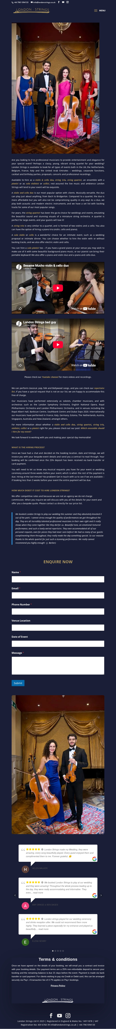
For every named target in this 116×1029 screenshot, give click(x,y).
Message (18, 653)
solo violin (19, 234)
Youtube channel (50, 377)
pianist (35, 428)
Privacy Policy (58, 985)
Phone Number (22, 604)
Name (16, 572)
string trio (19, 225)
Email (16, 588)
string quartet (33, 212)
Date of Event (20, 636)
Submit (18, 683)
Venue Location (21, 620)
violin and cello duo (23, 192)
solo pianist (33, 247)
